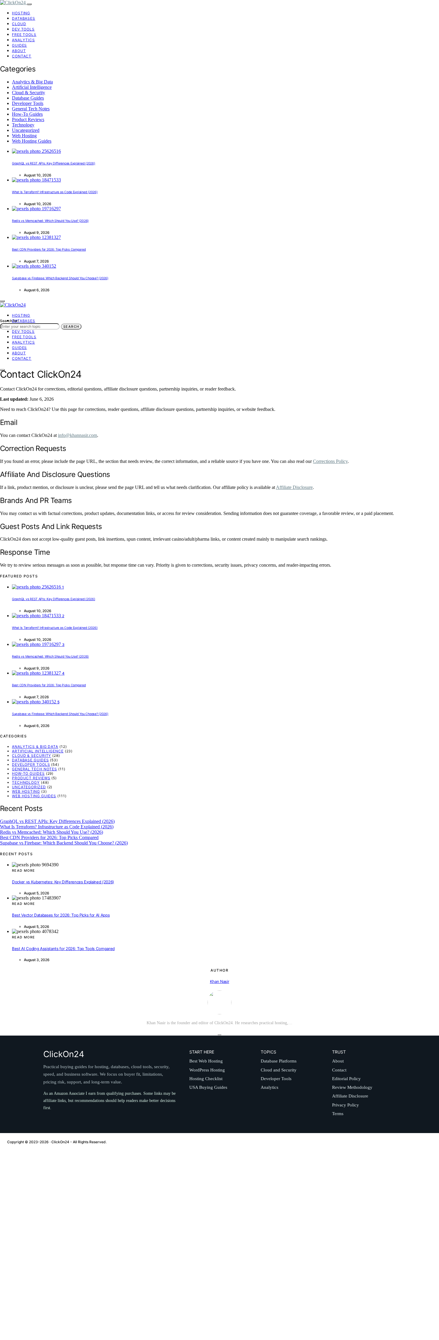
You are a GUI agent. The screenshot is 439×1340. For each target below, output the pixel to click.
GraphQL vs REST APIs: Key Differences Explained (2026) (53, 163)
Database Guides (28, 97)
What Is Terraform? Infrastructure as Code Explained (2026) (54, 192)
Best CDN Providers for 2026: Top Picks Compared (49, 249)
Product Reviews (28, 119)
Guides (19, 45)
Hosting (21, 13)
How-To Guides (27, 114)
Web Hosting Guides (31, 141)
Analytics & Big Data (32, 81)
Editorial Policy (346, 1078)
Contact (21, 56)
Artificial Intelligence (32, 87)
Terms (337, 1113)
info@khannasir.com (77, 435)
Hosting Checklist (205, 1078)
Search (71, 326)
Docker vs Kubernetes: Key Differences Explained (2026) (63, 881)
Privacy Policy (345, 1105)
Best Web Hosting (206, 1061)
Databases (23, 18)
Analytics (23, 40)
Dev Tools (23, 29)
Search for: (9, 320)
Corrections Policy (330, 461)
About (19, 50)
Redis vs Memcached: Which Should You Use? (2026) (50, 221)
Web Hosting (24, 135)
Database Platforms (279, 1061)
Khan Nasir (219, 981)
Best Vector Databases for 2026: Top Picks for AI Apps (61, 915)
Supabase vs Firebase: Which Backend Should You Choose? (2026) (60, 278)
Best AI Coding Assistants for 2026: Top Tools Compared (63, 948)
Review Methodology (352, 1087)
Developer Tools (27, 103)
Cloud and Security (279, 1070)
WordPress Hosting (207, 1070)
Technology (23, 124)
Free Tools (24, 34)
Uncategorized (25, 130)
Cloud (19, 24)
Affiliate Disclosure (294, 487)
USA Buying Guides (208, 1087)
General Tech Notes (31, 108)
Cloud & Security (28, 92)
